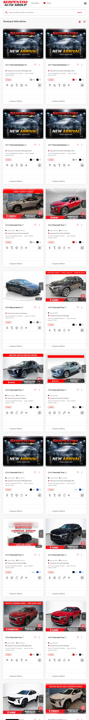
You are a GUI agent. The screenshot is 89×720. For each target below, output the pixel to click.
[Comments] (39, 85)
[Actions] (39, 65)
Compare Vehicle (15, 101)
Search (79, 12)
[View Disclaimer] (26, 85)
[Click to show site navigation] (85, 3)
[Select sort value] (84, 21)
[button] (41, 44)
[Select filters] (79, 21)
